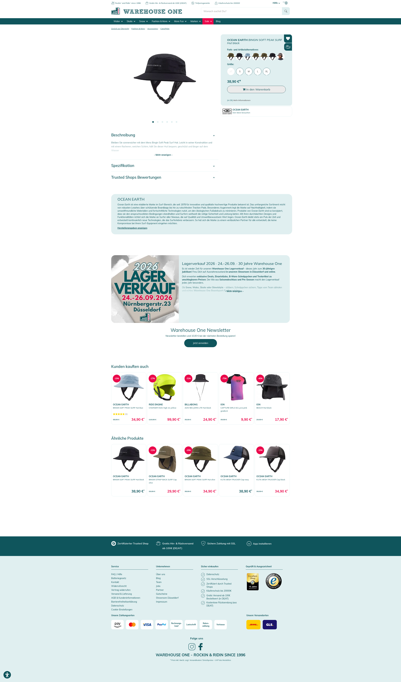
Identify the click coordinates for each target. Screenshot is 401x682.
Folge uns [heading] (196, 638)
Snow (142, 21)
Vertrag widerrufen (120, 590)
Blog (218, 21)
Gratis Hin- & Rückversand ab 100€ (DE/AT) (168, 3)
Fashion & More (160, 21)
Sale (207, 21)
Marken (194, 21)
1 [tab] (153, 122)
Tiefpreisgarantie (202, 3)
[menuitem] (231, 56)
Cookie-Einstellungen (121, 609)
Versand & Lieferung (121, 593)
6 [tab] (176, 122)
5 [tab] (171, 122)
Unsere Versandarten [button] (257, 615)
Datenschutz (117, 605)
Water (117, 21)
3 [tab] (162, 122)
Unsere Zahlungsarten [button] (122, 615)
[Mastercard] (132, 624)
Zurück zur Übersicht (120, 28)
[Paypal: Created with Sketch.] (161, 624)
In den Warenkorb (257, 89)
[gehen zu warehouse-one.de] (156, 14)
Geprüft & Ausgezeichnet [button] (259, 566)
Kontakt (115, 582)
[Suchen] (286, 11)
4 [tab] (167, 122)
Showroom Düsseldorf (167, 597)
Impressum (161, 601)
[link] (129, 398)
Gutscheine (161, 593)
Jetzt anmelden (200, 343)
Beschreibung (123, 135)
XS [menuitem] (230, 71)
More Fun (179, 21)
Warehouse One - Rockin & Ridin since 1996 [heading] (200, 655)
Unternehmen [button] (163, 566)
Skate (130, 21)
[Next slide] (212, 80)
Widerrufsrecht (119, 586)
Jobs (158, 586)
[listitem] (219, 575)
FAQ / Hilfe (116, 574)
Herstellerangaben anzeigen (132, 228)
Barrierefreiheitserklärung (124, 601)
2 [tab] (157, 122)
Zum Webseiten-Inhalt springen (16, 1)
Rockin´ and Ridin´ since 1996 (128, 3)
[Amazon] (117, 624)
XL (266, 71)
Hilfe (275, 3)
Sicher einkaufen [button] (209, 566)
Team (158, 582)
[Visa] (147, 624)
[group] (129, 543)
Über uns (160, 574)
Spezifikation (122, 165)
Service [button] (115, 566)
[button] (234, 288)
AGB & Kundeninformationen (125, 597)
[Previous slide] (116, 80)
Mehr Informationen (241, 100)
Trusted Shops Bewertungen (136, 177)
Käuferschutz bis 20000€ (229, 3)
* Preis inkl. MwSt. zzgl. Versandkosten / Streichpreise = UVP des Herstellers (200, 660)
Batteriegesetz (118, 578)
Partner (160, 590)
